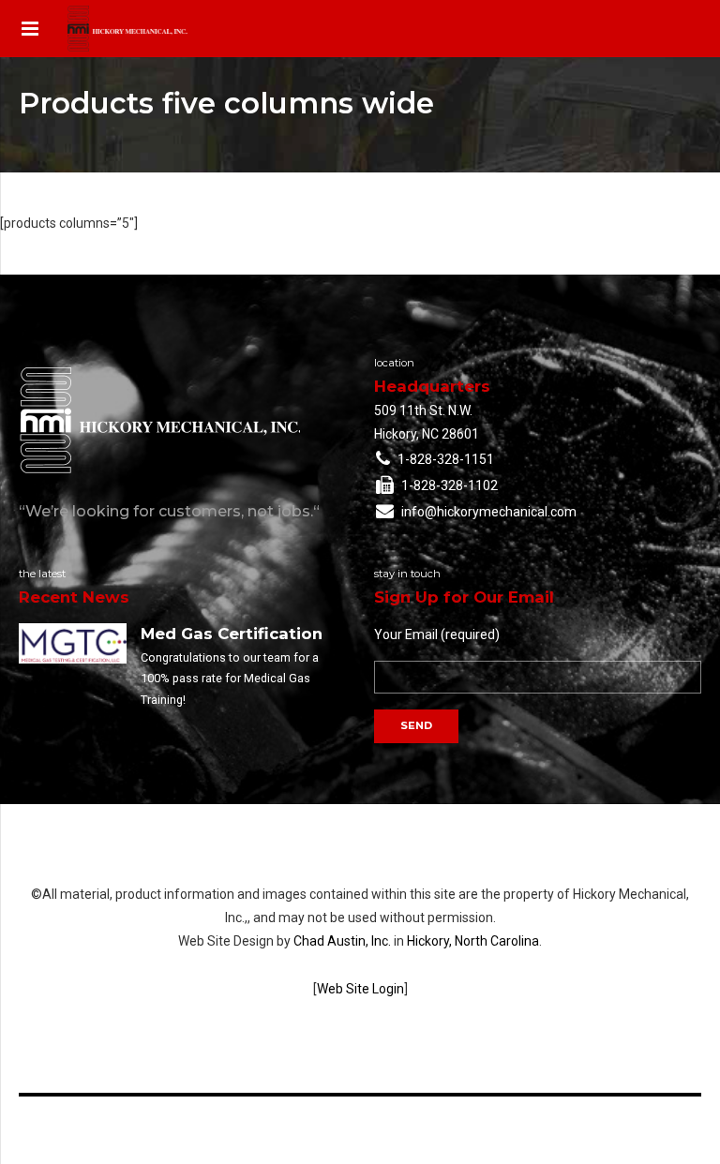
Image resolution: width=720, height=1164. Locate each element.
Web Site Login (360, 988)
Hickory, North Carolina (473, 940)
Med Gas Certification (231, 633)
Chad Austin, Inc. (342, 940)
